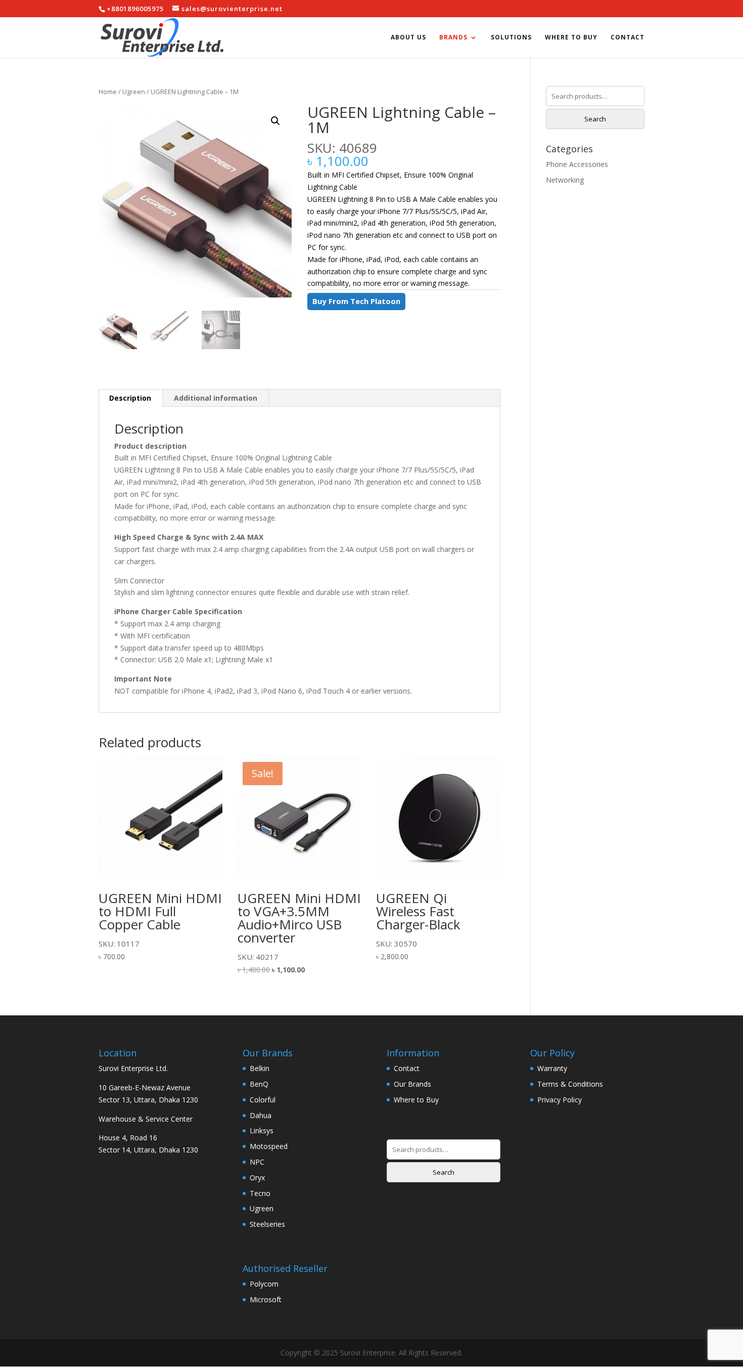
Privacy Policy (559, 1099)
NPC (257, 1162)
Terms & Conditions (570, 1084)
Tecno (260, 1193)
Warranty (552, 1068)
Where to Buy (571, 37)
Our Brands (412, 1084)
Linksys (261, 1130)
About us (408, 37)
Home (108, 91)
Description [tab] (130, 398)
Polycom (264, 1284)
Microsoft (266, 1299)
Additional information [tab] (215, 398)
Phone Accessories (577, 164)
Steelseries (267, 1224)
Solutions (511, 37)
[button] (275, 121)
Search (595, 118)
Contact (627, 37)
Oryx (257, 1177)
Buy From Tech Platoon (356, 301)
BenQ (259, 1084)
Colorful (262, 1099)
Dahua (260, 1115)
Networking (565, 180)
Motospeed (269, 1146)
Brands (453, 37)
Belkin (259, 1068)
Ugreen (133, 91)
